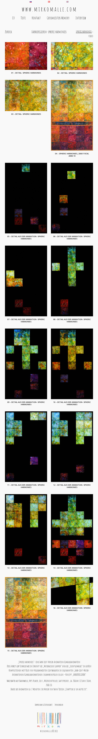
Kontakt (36, 18)
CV (13, 18)
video (90, 36)
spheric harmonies (84, 31)
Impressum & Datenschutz (44, 704)
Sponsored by (59, 704)
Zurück (8, 32)
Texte (23, 18)
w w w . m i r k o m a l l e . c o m (49, 9)
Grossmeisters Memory (58, 18)
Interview (81, 18)
